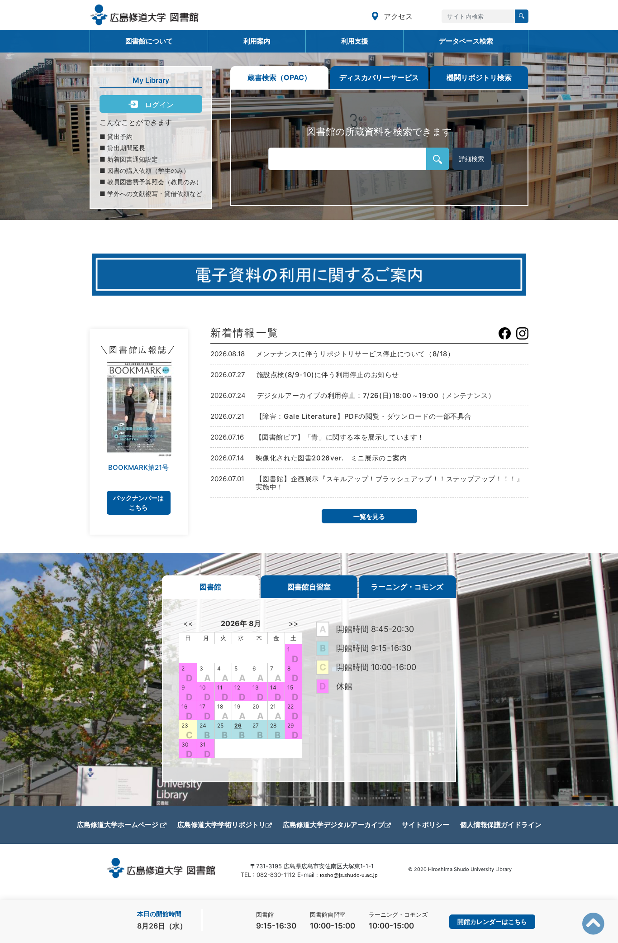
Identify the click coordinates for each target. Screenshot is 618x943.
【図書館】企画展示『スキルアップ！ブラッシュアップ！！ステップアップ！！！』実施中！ (390, 482)
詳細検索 (471, 159)
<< (188, 623)
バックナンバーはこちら (138, 502)
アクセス (397, 16)
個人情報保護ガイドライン (501, 824)
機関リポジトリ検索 (479, 77)
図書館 (210, 586)
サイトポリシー (425, 824)
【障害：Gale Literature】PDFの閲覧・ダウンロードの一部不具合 (363, 416)
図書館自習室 (309, 586)
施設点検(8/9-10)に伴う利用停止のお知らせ (328, 374)
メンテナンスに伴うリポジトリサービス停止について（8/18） (355, 353)
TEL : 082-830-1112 (268, 874)
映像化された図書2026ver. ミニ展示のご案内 (331, 458)
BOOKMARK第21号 (138, 467)
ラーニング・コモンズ (407, 586)
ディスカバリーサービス (379, 77)
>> (294, 623)
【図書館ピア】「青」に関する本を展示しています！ (339, 437)
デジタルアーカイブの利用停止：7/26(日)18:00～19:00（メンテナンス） (376, 395)
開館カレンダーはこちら (492, 921)
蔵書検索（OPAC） (279, 77)
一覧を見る (369, 516)
